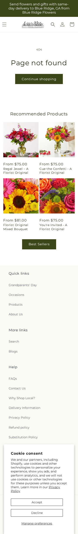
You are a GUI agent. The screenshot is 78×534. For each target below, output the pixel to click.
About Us (16, 314)
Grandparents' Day (23, 285)
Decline (37, 513)
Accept (37, 502)
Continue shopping (39, 79)
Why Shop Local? (22, 398)
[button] (53, 24)
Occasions (16, 295)
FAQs (13, 379)
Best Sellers (39, 244)
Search (14, 341)
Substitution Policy (23, 437)
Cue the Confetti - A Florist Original (55, 171)
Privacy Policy (19, 417)
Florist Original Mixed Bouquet (15, 227)
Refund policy (19, 427)
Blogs (13, 351)
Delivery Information (24, 408)
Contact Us (17, 388)
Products (16, 304)
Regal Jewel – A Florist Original (16, 171)
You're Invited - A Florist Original (53, 227)
